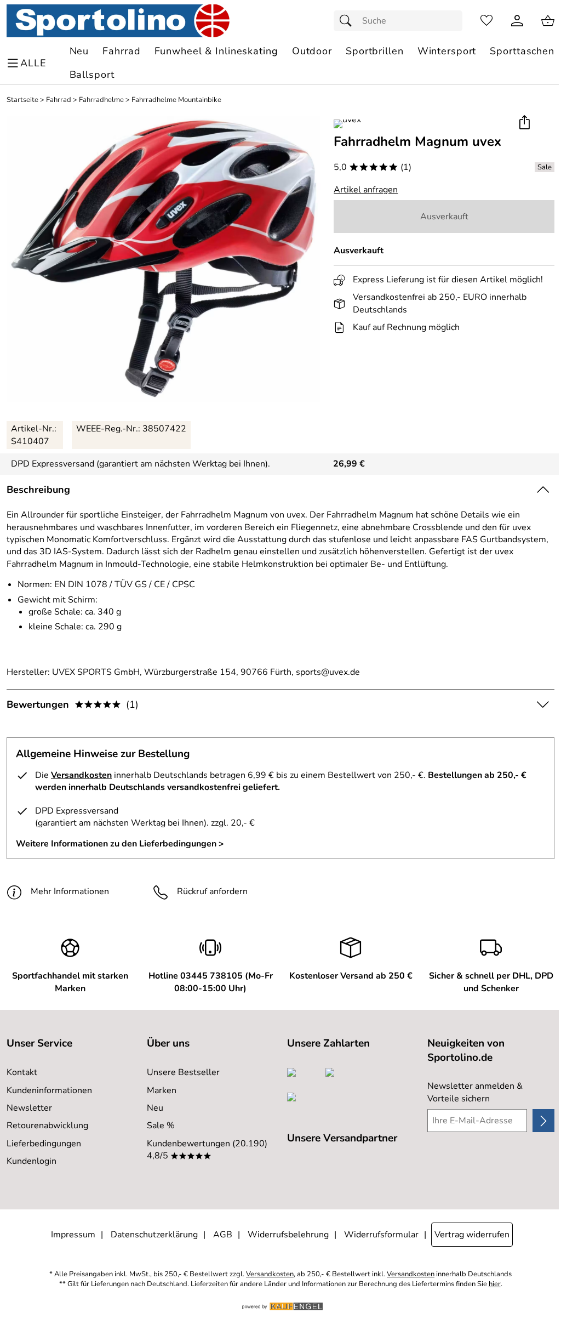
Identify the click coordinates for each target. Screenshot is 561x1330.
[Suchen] (348, 20)
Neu (155, 1108)
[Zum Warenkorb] (547, 20)
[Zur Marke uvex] (347, 124)
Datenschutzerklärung (154, 1235)
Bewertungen (73, 704)
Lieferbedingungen (44, 1144)
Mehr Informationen (70, 891)
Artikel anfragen (366, 190)
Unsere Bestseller (183, 1072)
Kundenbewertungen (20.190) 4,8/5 (207, 1150)
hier (495, 1284)
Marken (161, 1090)
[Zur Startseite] (118, 20)
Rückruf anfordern (212, 891)
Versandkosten (81, 775)
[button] (524, 123)
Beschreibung (38, 489)
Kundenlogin (31, 1161)
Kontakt (22, 1072)
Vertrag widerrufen (472, 1235)
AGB (222, 1235)
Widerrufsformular (381, 1235)
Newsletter (29, 1108)
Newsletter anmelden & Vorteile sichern (475, 1092)
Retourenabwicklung (47, 1125)
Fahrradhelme (101, 100)
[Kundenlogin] (517, 20)
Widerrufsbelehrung (288, 1235)
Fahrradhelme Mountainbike (176, 100)
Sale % (161, 1125)
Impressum (73, 1235)
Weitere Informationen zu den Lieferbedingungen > (120, 844)
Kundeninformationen (49, 1090)
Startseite (22, 100)
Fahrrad (58, 100)
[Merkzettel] (486, 20)
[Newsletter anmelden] (543, 1120)
